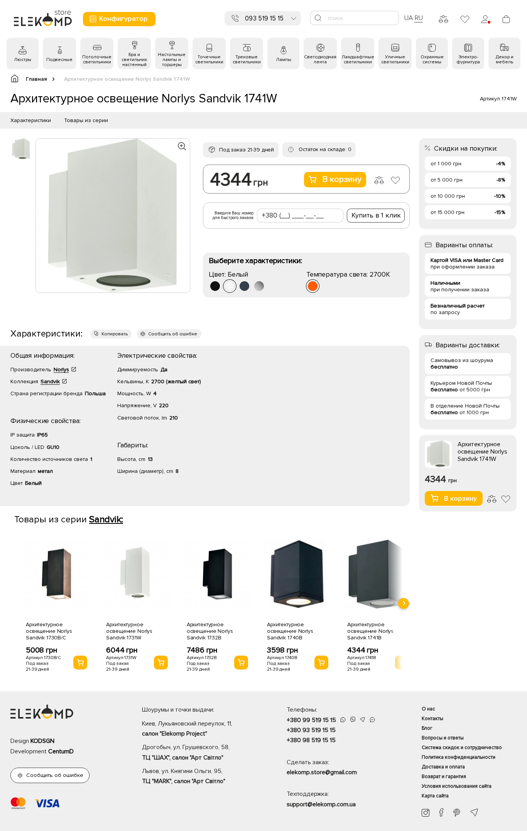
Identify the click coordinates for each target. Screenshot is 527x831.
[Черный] (215, 286)
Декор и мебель (504, 59)
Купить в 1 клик (376, 215)
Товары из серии (86, 120)
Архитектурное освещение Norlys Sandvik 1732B (210, 631)
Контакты (432, 718)
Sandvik (50, 381)
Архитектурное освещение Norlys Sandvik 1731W (129, 631)
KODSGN (42, 741)
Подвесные (59, 60)
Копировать (114, 334)
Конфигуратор (123, 18)
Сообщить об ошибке (172, 334)
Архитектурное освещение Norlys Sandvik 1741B (370, 631)
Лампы (283, 60)
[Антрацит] (244, 286)
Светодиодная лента (320, 59)
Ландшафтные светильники (357, 59)
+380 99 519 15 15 (311, 720)
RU (418, 18)
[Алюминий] (259, 286)
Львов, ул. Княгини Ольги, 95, (183, 776)
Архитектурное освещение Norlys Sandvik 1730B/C (49, 631)
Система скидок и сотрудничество (462, 747)
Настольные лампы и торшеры (172, 60)
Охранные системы (432, 59)
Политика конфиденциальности (458, 757)
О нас (428, 709)
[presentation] (403, 603)
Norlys (61, 369)
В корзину (341, 179)
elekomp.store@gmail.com (322, 772)
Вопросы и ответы (443, 738)
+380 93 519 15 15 (311, 730)
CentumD (61, 751)
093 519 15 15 (264, 18)
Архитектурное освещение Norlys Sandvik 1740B (290, 631)
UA (408, 18)
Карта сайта (435, 796)
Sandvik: (106, 519)
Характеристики (30, 120)
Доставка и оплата (443, 767)
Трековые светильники (247, 59)
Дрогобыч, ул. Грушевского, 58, (186, 752)
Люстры (22, 60)
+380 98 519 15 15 (311, 740)
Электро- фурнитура (468, 59)
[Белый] (229, 286)
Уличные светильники (395, 59)
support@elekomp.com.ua (321, 804)
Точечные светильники (209, 59)
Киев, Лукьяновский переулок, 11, (187, 729)
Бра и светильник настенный (134, 60)
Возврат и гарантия (444, 776)
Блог (427, 728)
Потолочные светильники (96, 59)
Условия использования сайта (457, 786)
